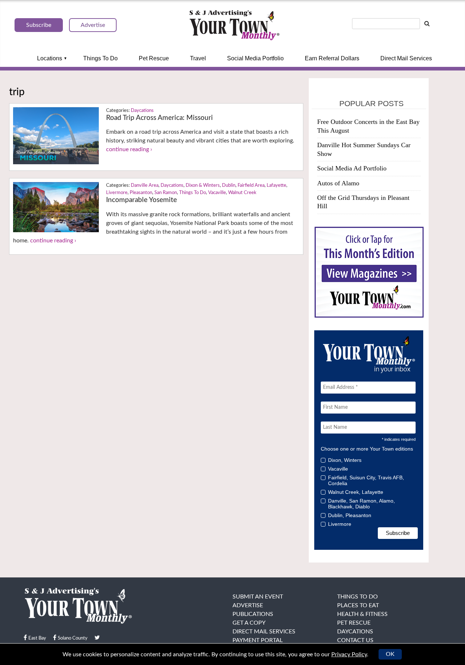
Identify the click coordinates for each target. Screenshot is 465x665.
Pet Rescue (154, 58)
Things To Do (100, 58)
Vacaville (217, 192)
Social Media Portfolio (255, 58)
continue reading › (129, 149)
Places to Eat (358, 605)
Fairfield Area (251, 185)
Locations (49, 58)
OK (390, 654)
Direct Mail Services (406, 58)
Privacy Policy (349, 654)
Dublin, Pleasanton (349, 515)
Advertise (247, 605)
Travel (198, 58)
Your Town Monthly (234, 25)
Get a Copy (249, 623)
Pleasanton (141, 192)
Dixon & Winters (203, 185)
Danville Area (144, 185)
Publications (252, 614)
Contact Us (355, 640)
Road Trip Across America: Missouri (159, 117)
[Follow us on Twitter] (97, 638)
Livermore (117, 192)
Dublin (228, 185)
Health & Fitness (362, 614)
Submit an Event (257, 597)
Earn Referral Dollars (332, 58)
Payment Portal (257, 640)
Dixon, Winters (344, 460)
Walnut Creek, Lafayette (355, 492)
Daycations (142, 110)
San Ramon (165, 192)
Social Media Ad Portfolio (352, 168)
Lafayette (276, 185)
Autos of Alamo (338, 183)
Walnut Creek (242, 192)
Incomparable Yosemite (141, 200)
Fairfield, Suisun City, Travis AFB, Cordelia (366, 480)
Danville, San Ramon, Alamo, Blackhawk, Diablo (361, 503)
